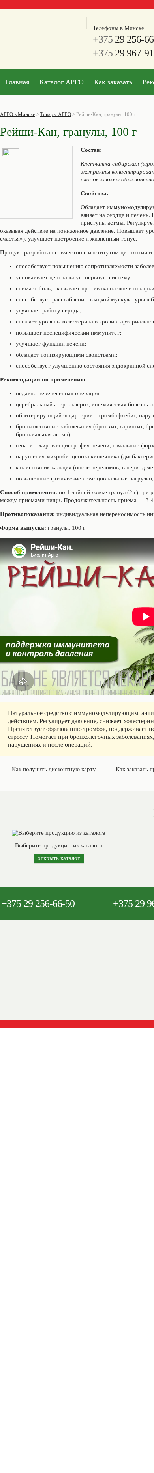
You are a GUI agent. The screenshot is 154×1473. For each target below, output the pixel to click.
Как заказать (113, 82)
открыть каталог (59, 858)
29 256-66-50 (38, 903)
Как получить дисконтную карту (54, 769)
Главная (17, 82)
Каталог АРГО (61, 82)
